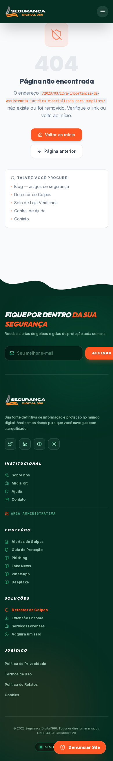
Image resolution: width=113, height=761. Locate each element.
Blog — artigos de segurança (41, 186)
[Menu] (102, 11)
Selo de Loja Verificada (36, 202)
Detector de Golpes (32, 194)
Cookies (12, 695)
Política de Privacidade (25, 664)
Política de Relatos (21, 684)
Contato (21, 218)
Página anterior (60, 151)
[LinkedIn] (25, 444)
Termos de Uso (18, 674)
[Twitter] (10, 444)
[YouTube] (39, 444)
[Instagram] (54, 444)
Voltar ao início (60, 134)
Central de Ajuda (29, 210)
